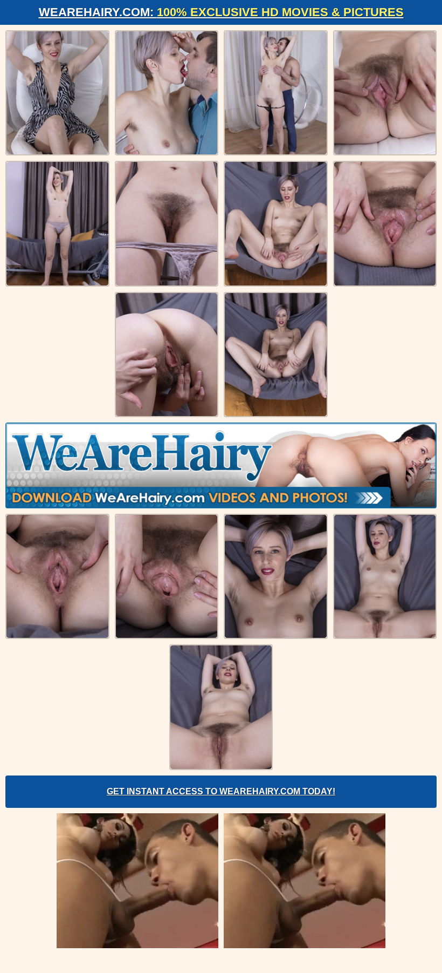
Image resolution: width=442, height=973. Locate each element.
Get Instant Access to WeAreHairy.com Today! (221, 791)
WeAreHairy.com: (221, 12)
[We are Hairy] (221, 465)
